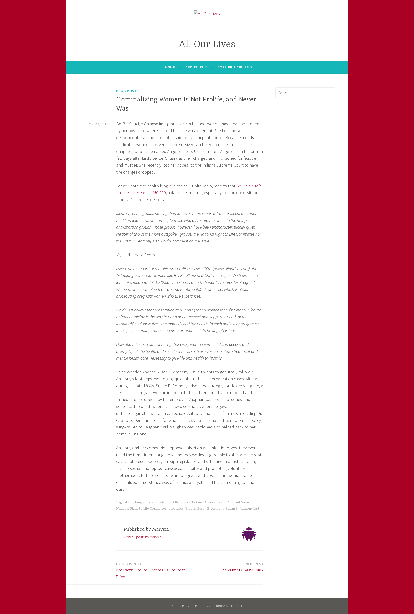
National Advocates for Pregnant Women (221, 502)
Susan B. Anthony (210, 509)
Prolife (190, 509)
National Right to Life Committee (141, 509)
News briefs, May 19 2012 (242, 567)
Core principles (233, 67)
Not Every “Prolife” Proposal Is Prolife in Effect (151, 571)
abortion (134, 502)
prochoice (176, 509)
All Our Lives (207, 44)
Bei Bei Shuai (179, 502)
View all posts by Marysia (142, 537)
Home (170, 67)
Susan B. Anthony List (242, 509)
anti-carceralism (155, 502)
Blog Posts (127, 91)
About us (194, 67)
